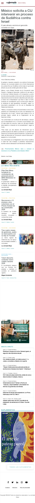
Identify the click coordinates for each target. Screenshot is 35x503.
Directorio (14, 487)
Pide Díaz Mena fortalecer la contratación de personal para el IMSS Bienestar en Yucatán (8, 175)
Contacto (7, 487)
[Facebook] (8, 482)
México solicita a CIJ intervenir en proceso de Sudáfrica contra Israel (17, 16)
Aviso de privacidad (25, 487)
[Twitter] (12, 482)
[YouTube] (26, 482)
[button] (3, 437)
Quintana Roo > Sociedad (6, 255)
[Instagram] (22, 482)
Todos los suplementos (20, 467)
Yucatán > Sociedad (8, 168)
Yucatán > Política (8, 198)
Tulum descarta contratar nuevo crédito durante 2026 (7, 260)
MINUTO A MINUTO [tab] (7, 346)
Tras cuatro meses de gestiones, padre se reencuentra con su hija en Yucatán (8, 233)
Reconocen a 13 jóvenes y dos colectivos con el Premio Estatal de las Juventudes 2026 (8, 205)
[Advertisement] (17, 300)
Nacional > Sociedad (8, 72)
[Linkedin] (17, 482)
